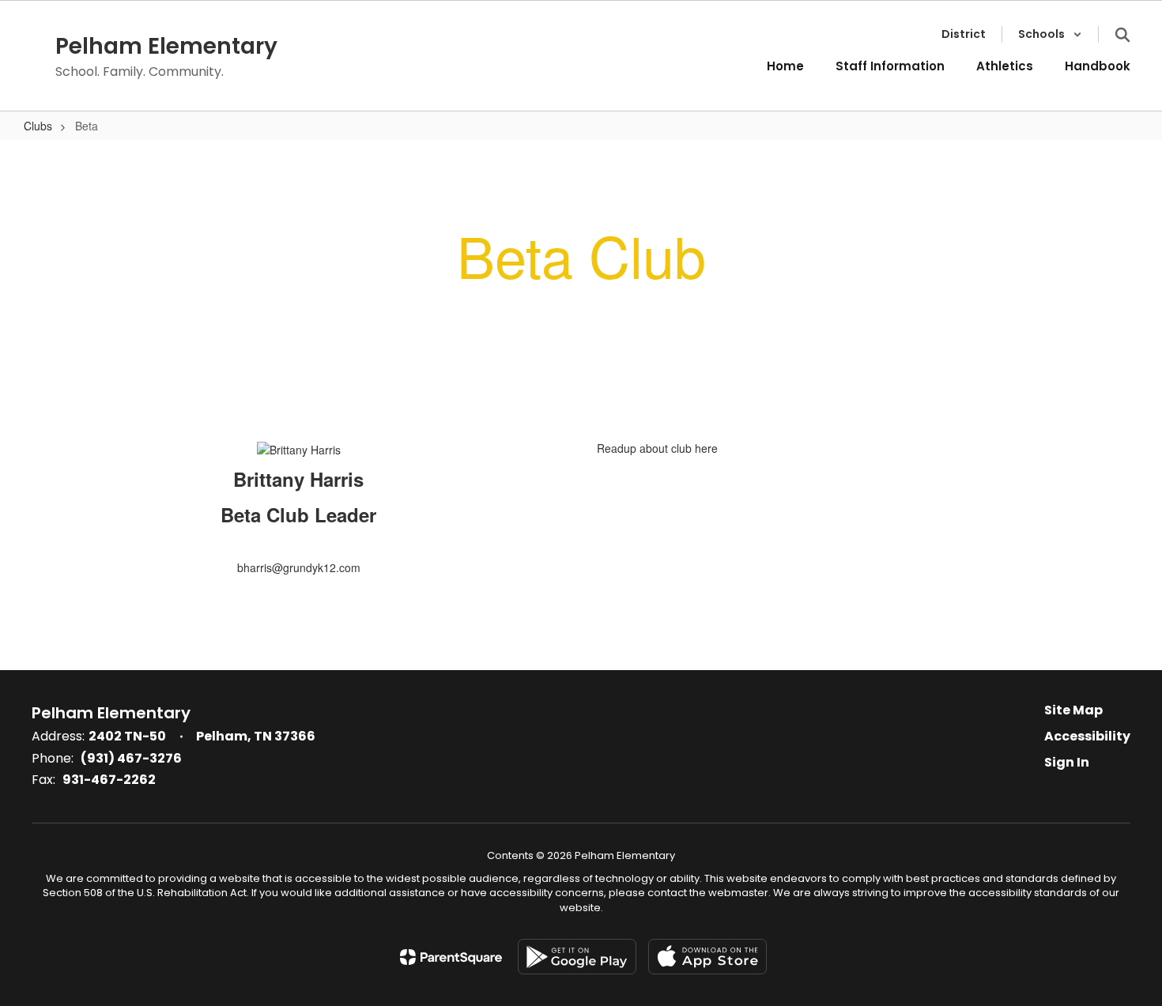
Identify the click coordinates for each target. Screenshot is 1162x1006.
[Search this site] (1122, 35)
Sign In (1066, 762)
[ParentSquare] (451, 957)
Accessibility (1087, 736)
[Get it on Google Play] (577, 956)
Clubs (38, 126)
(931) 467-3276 (131, 758)
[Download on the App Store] (707, 956)
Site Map (1073, 710)
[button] (1050, 34)
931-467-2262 (109, 780)
